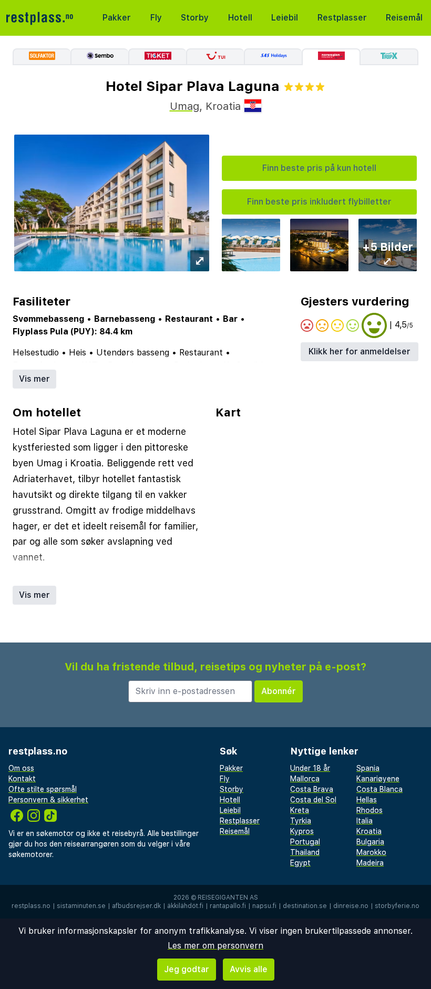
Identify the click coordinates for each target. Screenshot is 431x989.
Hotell (240, 18)
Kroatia (369, 831)
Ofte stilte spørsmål (42, 789)
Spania (367, 768)
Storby (195, 18)
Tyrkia (300, 821)
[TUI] (215, 56)
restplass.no (31, 906)
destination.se (305, 906)
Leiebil (284, 18)
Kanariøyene (377, 778)
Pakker (116, 18)
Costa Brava (311, 789)
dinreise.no (350, 906)
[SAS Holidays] (273, 56)
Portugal (305, 842)
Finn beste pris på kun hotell (319, 168)
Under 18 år (310, 768)
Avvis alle (249, 969)
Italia (364, 821)
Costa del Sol (313, 800)
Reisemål (404, 18)
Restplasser (342, 18)
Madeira (370, 863)
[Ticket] (157, 56)
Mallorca (305, 778)
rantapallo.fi (228, 906)
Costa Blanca (379, 789)
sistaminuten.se (81, 906)
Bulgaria (370, 842)
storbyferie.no (397, 906)
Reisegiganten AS (228, 897)
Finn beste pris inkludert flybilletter (319, 202)
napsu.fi (264, 906)
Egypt (300, 863)
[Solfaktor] (41, 56)
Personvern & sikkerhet (48, 800)
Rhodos (369, 810)
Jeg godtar (186, 969)
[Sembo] (99, 56)
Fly (156, 18)
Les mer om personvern (215, 946)
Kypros (302, 831)
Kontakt (22, 778)
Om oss (21, 768)
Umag (184, 106)
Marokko (371, 852)
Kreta (299, 810)
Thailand (305, 852)
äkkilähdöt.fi (185, 906)
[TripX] (389, 56)
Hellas (366, 800)
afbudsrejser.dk (136, 906)
